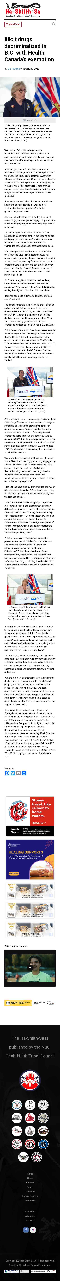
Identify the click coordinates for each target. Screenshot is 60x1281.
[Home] (22, 9)
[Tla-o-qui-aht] (16, 1145)
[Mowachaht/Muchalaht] (30, 1132)
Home (30, 1174)
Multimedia (30, 1191)
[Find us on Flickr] (33, 1230)
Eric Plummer (14, 69)
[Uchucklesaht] (23, 1158)
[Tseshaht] (43, 1145)
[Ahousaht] (16, 1106)
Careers (30, 1182)
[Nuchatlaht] (43, 1132)
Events (30, 1187)
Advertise (30, 1216)
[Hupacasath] (30, 1119)
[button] (30, 97)
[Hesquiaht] (16, 1119)
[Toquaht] (30, 1145)
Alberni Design (30, 1265)
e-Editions (30, 1200)
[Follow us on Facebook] (26, 1230)
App (49, 1265)
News (30, 1178)
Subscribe (30, 1211)
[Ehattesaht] (43, 1106)
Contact (30, 1220)
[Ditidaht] (30, 1106)
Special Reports (30, 1196)
